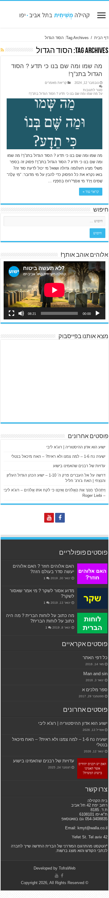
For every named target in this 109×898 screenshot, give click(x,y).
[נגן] (97, 313)
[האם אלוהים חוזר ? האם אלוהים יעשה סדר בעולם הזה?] (92, 573)
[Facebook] (60, 518)
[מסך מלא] (11, 313)
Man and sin (95, 673)
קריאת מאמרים (56, 82)
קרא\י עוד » (91, 192)
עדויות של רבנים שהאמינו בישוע (79, 466)
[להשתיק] (21, 313)
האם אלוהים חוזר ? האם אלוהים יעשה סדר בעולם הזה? (43, 568)
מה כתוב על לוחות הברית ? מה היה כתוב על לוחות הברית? (40, 618)
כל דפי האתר (95, 657)
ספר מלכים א (94, 689)
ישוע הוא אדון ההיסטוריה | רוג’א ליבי (75, 447)
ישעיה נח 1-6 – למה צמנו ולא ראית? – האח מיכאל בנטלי (58, 456)
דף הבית (101, 37)
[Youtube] (49, 518)
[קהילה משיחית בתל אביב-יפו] (54, 14)
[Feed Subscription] (2, 50)
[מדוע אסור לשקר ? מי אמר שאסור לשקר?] (92, 598)
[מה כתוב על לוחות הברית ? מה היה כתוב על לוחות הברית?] (92, 623)
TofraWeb (67, 868)
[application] (54, 290)
